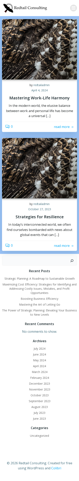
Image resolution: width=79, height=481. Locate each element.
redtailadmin (41, 85)
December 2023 (39, 383)
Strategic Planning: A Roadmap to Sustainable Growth (39, 278)
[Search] (72, 260)
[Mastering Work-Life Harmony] (39, 49)
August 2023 (39, 407)
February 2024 (39, 378)
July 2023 (39, 413)
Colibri (56, 468)
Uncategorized (39, 436)
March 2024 (39, 372)
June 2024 (39, 354)
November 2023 (39, 389)
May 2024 (39, 360)
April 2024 (39, 366)
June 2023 (39, 418)
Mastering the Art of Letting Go (39, 304)
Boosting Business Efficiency (39, 299)
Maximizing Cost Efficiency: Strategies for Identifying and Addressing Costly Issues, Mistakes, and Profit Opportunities (39, 288)
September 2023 (39, 401)
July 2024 (39, 348)
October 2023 (40, 395)
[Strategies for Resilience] (39, 168)
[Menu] (73, 8)
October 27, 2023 (39, 209)
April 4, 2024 (39, 90)
